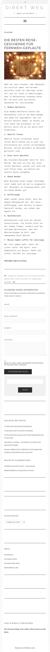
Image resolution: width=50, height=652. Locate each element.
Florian (7, 466)
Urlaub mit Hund (26, 470)
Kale (16, 648)
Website (7, 328)
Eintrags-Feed (10, 559)
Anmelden (8, 555)
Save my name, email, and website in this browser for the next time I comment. (23, 364)
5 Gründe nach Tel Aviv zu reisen (18, 431)
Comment (8, 340)
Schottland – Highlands (24, 466)
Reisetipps (23, 261)
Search (25, 390)
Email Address (11, 316)
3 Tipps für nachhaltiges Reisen (18, 426)
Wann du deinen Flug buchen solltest (26, 276)
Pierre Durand (10, 470)
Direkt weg (25, 7)
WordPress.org (11, 568)
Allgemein (16, 261)
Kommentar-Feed (12, 563)
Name (7, 304)
